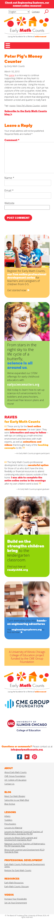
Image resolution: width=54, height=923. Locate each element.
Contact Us (9, 784)
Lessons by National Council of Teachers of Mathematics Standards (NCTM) (23, 832)
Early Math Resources (14, 882)
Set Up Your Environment (15, 902)
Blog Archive (9, 804)
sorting (44, 105)
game (11, 75)
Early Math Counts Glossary (16, 886)
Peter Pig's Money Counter (28, 105)
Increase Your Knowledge (15, 899)
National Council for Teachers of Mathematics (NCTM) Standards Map (24, 844)
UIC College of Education (15, 780)
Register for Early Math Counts (17, 870)
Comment (11, 140)
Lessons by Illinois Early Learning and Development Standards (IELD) (20, 838)
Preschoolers (10, 824)
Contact (36, 11)
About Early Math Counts (15, 772)
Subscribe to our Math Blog (16, 800)
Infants (7, 816)
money (12, 105)
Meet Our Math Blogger (14, 796)
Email (9, 190)
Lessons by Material (13, 827)
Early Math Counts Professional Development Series (24, 865)
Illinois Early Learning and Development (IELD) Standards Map (24, 850)
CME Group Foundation (14, 776)
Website (9, 203)
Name (9, 178)
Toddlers (8, 820)
